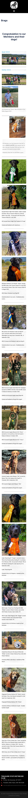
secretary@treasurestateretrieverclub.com (14, 785)
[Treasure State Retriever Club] (14, 5)
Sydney (17, 795)
